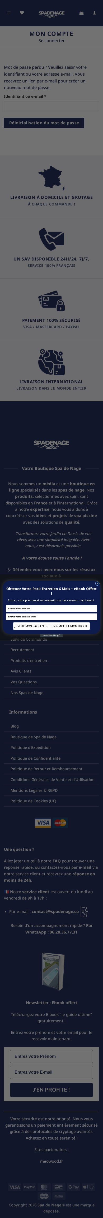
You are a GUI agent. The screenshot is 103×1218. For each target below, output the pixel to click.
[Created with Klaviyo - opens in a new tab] (51, 635)
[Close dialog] (97, 583)
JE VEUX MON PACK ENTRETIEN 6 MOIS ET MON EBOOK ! (51, 626)
